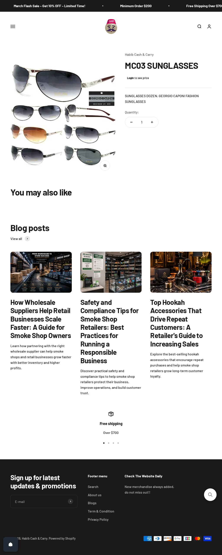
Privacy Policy (98, 519)
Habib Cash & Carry (139, 54)
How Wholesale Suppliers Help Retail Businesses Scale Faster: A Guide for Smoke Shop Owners (40, 319)
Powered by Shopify (62, 538)
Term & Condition (101, 511)
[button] (210, 494)
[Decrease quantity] (131, 122)
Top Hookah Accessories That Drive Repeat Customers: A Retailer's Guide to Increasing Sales (176, 323)
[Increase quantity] (152, 122)
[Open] (10, 544)
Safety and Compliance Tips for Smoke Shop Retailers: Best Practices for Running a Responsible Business (109, 331)
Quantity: (132, 112)
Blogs (92, 503)
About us (94, 495)
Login (130, 78)
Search (93, 486)
